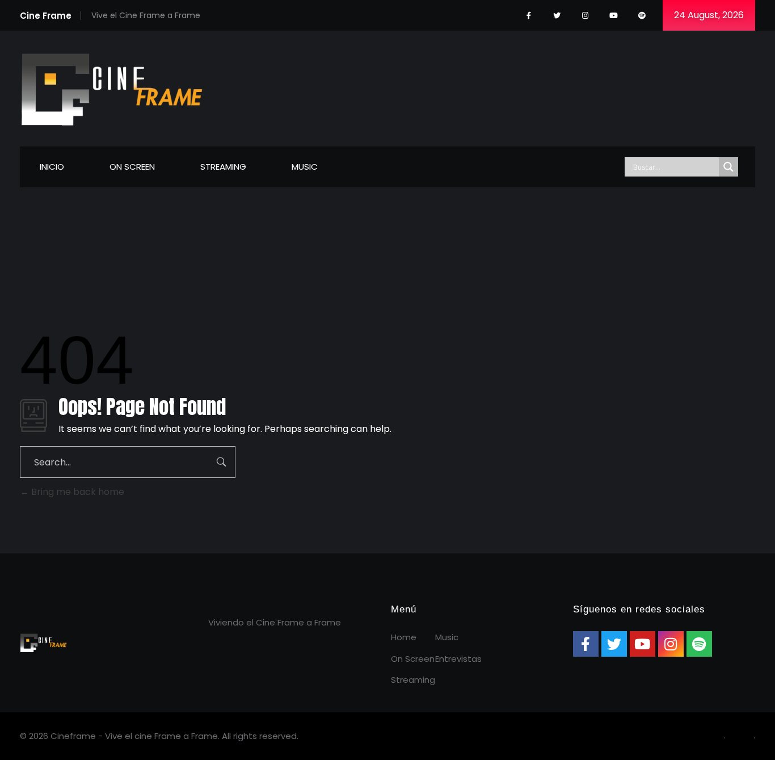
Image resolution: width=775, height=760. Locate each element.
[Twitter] (557, 15)
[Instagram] (585, 15)
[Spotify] (642, 15)
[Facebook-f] (528, 15)
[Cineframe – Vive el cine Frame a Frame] (112, 86)
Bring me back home (76, 491)
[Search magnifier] (728, 167)
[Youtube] (613, 15)
